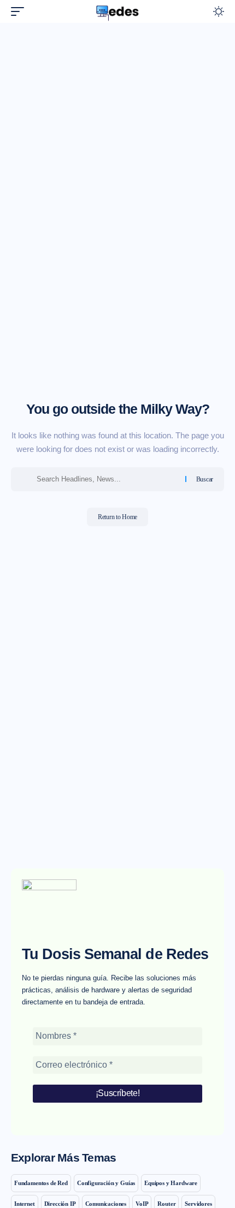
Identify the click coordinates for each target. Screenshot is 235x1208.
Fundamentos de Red (41, 1183)
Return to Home (117, 517)
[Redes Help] (117, 11)
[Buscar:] (106, 479)
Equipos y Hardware (170, 1183)
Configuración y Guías (106, 1183)
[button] (20, 11)
